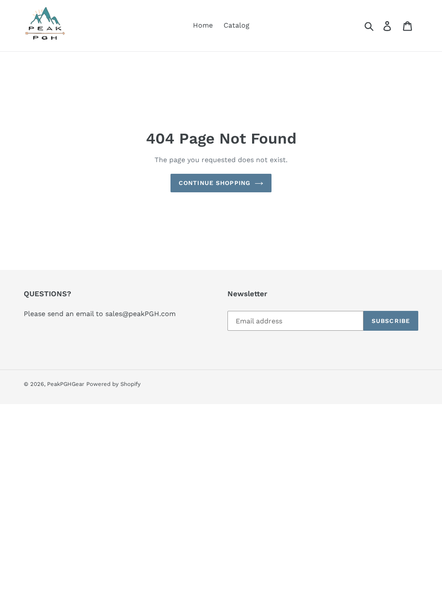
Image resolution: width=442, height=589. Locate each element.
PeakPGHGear (65, 384)
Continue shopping (214, 182)
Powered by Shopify (113, 384)
